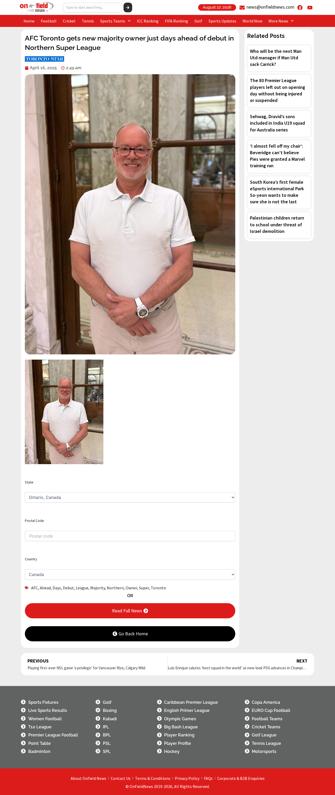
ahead (45, 587)
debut (68, 587)
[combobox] (92, 7)
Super (144, 587)
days (57, 587)
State (29, 482)
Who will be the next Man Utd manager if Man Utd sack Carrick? (276, 57)
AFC (34, 587)
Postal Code (34, 520)
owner (131, 587)
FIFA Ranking (176, 21)
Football (49, 21)
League (82, 587)
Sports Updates (222, 21)
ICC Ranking (148, 21)
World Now (252, 21)
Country (31, 559)
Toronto (158, 587)
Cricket (69, 21)
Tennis (88, 21)
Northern (115, 587)
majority (97, 587)
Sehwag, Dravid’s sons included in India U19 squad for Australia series (277, 122)
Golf (198, 21)
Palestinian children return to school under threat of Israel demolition (277, 224)
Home (29, 21)
